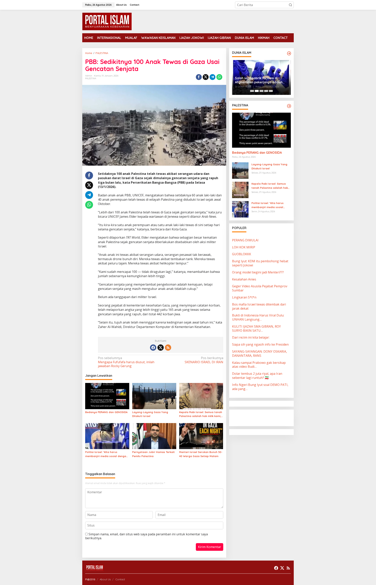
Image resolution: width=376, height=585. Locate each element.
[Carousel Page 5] (271, 91)
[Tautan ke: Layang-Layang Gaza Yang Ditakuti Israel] (240, 170)
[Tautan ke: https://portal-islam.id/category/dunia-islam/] (289, 53)
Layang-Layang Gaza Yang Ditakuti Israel (150, 414)
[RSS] (168, 347)
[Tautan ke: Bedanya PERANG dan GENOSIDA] (261, 130)
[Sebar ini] (199, 77)
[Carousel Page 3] (261, 91)
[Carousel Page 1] (252, 91)
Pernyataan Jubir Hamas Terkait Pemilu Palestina (153, 454)
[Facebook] (153, 347)
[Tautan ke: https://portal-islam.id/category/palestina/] (289, 106)
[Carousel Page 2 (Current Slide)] (257, 91)
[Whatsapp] (219, 77)
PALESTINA (90, 78)
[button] (290, 5)
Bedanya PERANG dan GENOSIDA (106, 412)
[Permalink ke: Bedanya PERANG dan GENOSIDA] (107, 395)
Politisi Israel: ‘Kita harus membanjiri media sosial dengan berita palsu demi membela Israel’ (106, 454)
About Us (105, 579)
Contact (120, 579)
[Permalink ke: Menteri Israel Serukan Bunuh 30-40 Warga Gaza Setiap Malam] (201, 436)
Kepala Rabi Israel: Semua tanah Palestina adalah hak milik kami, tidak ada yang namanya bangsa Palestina (200, 414)
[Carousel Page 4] (266, 91)
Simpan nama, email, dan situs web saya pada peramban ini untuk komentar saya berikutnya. (146, 536)
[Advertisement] (263, 417)
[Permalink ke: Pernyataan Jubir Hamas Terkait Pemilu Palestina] (154, 436)
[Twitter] (160, 347)
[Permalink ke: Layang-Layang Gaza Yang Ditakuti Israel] (154, 395)
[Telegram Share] (212, 77)
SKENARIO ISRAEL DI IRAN (204, 360)
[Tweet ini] (206, 77)
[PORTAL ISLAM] (107, 21)
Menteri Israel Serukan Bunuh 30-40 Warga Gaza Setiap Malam (200, 454)
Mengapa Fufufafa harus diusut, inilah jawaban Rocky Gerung (126, 362)
